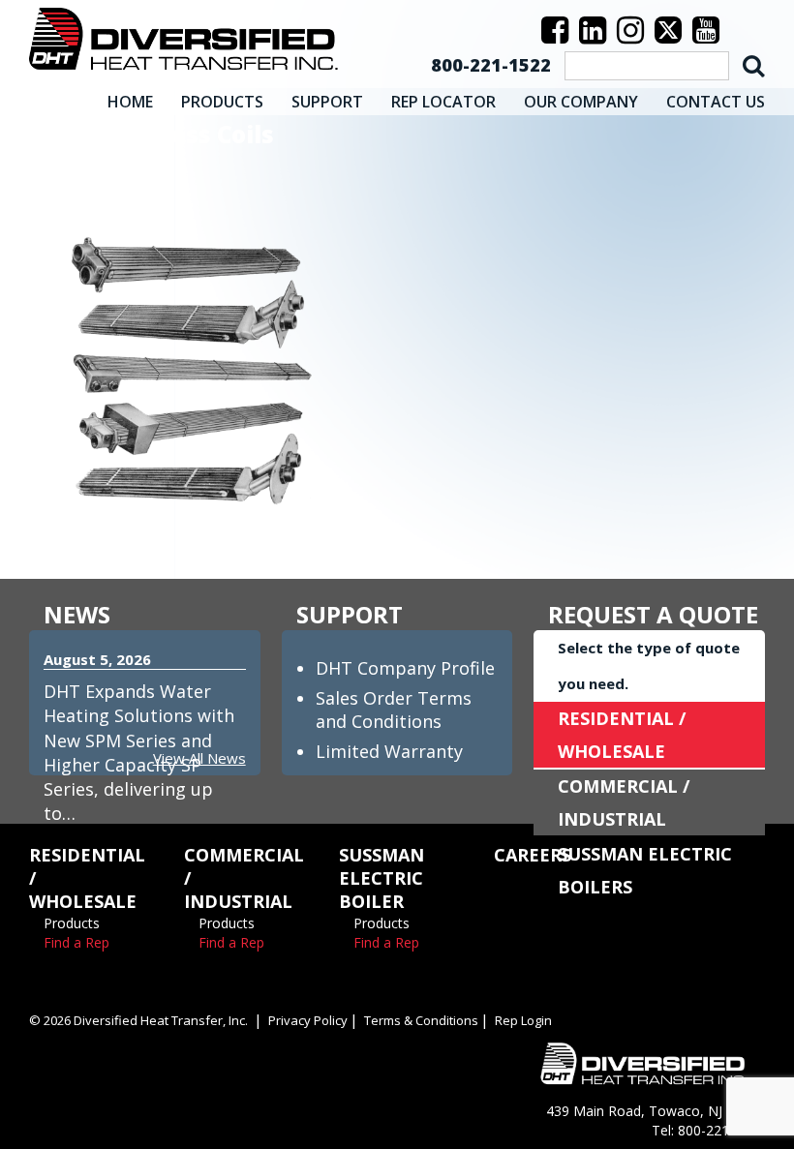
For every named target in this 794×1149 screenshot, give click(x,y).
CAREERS (532, 854)
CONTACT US (715, 101)
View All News (199, 758)
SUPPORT (327, 101)
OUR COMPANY (581, 101)
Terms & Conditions (421, 1020)
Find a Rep (76, 942)
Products (72, 923)
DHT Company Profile (405, 668)
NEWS (77, 614)
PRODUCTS (222, 101)
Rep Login (523, 1020)
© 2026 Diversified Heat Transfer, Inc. (138, 1020)
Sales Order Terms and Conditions (394, 709)
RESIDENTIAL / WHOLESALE (622, 735)
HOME (130, 101)
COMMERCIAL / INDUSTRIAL (623, 802)
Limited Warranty (389, 751)
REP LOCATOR (443, 101)
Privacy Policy (308, 1020)
